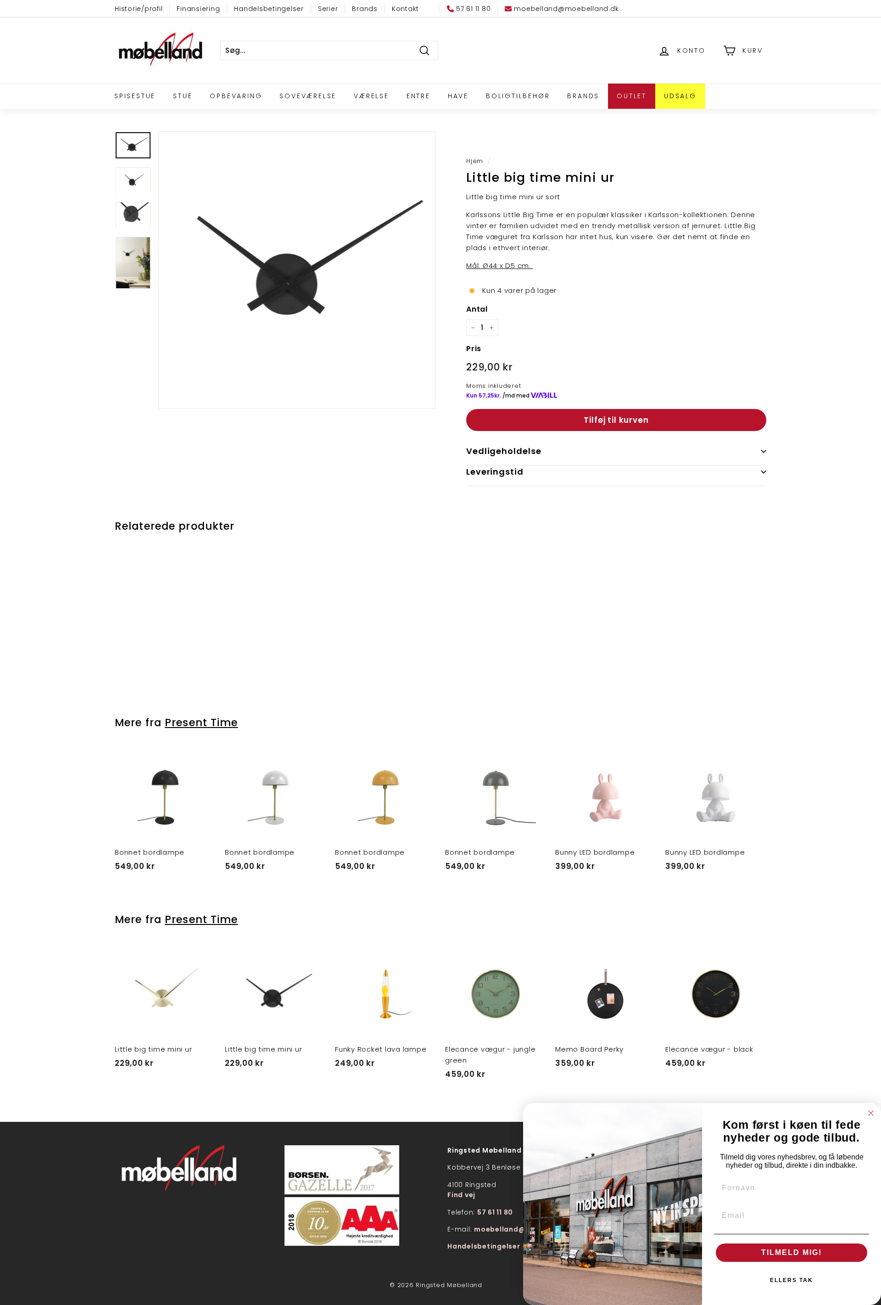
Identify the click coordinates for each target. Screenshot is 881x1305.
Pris (473, 348)
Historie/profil (138, 8)
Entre (418, 96)
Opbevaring (236, 96)
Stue (182, 96)
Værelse (371, 96)
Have (458, 96)
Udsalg (680, 96)
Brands (365, 8)
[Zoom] (297, 270)
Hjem (474, 161)
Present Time (201, 722)
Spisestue (135, 96)
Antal (477, 309)
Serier (328, 8)
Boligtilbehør (518, 96)
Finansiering (198, 8)
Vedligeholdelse (503, 451)
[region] (296, 270)
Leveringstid (495, 471)
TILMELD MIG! (791, 1252)
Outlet (632, 96)
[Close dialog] (870, 1113)
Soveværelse (307, 96)
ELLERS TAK (791, 1280)
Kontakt (405, 8)
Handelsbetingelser (269, 8)
